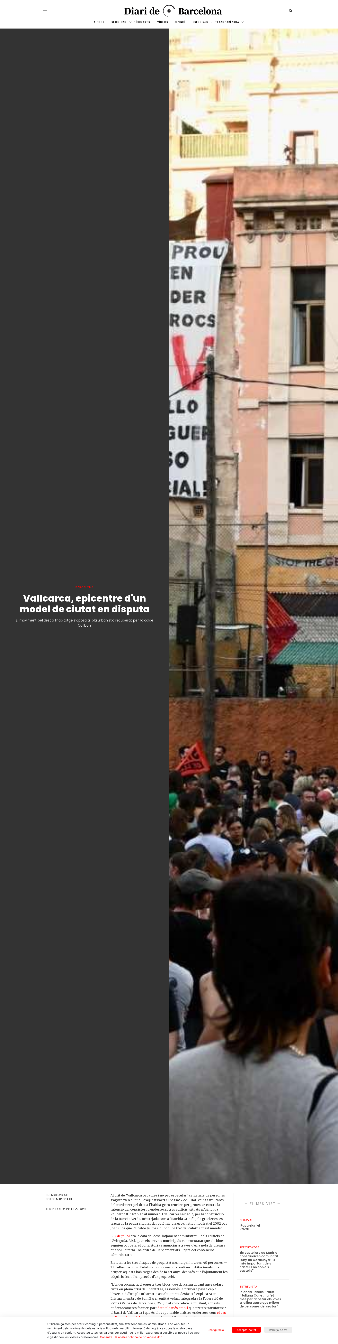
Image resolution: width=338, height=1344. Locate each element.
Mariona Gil (59, 1195)
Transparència (227, 22)
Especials (200, 22)
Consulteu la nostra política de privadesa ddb (131, 1337)
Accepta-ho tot (246, 1329)
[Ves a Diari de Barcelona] (169, 10)
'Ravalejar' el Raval (250, 1227)
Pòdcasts (142, 22)
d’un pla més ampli (172, 1308)
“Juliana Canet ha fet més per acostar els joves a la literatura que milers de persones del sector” (260, 1299)
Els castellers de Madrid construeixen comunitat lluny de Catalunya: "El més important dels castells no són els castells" (259, 1262)
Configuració (216, 1329)
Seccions (119, 22)
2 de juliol (122, 1236)
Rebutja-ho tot (278, 1329)
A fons (99, 22)
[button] (45, 10)
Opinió (180, 22)
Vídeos (162, 22)
